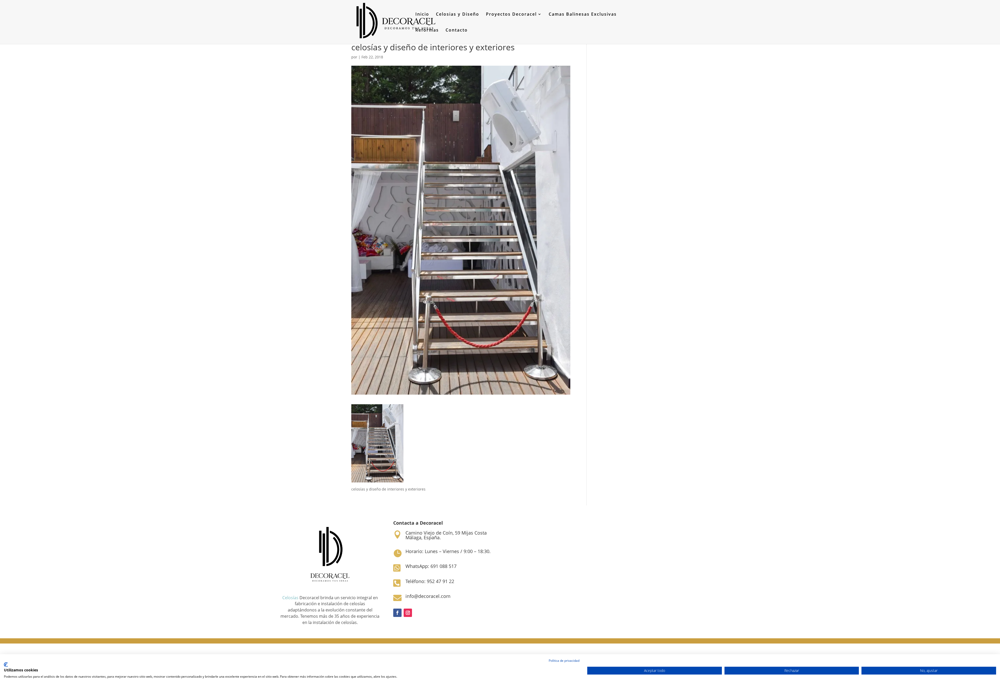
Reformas (427, 30)
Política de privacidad (564, 660)
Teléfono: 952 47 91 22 (429, 581)
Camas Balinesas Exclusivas (583, 14)
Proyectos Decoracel (511, 14)
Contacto (457, 30)
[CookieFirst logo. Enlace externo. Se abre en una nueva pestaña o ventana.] (6, 664)
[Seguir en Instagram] (408, 613)
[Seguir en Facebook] (397, 613)
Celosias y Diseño (457, 14)
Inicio (422, 14)
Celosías (290, 598)
